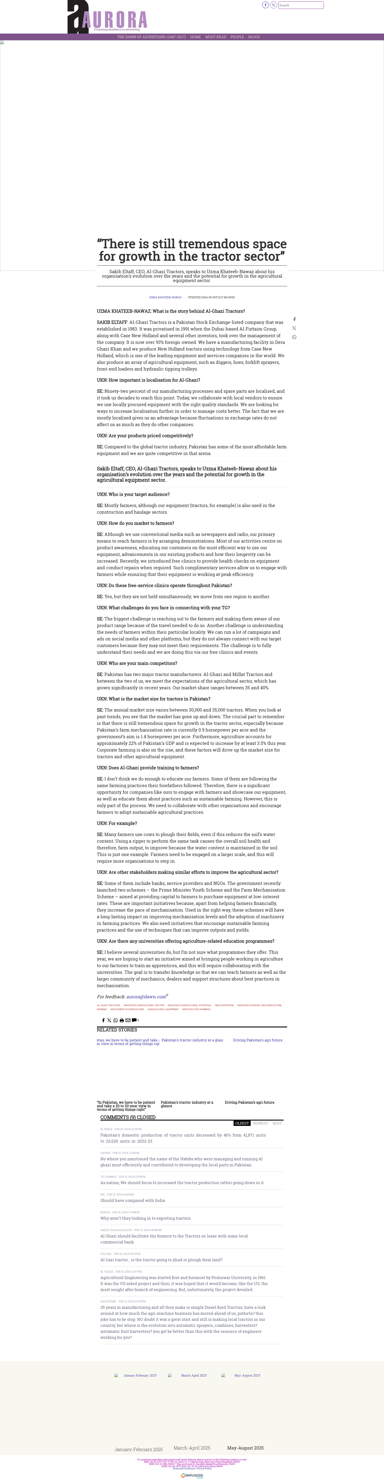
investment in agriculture (127, 1009)
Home (195, 36)
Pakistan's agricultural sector (144, 1005)
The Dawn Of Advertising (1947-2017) (151, 36)
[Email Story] (128, 1020)
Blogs (254, 36)
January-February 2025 (138, 1449)
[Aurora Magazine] (108, 18)
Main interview (224, 1005)
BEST (277, 1123)
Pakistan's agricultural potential (190, 1005)
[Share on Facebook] (294, 319)
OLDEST (242, 1123)
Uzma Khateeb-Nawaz (165, 297)
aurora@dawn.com (146, 996)
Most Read (215, 36)
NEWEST (260, 1123)
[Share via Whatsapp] (294, 337)
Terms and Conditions (183, 1468)
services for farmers (196, 1009)
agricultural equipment (163, 1009)
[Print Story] (121, 1020)
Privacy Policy (204, 1468)
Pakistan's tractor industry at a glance (187, 1104)
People (237, 36)
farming (102, 1009)
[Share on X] (294, 328)
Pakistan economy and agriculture (259, 1005)
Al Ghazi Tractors (108, 1005)
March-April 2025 (192, 1448)
